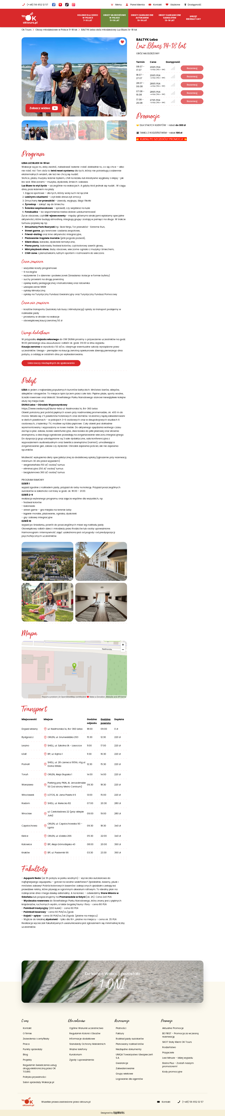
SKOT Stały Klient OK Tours (177, 1042)
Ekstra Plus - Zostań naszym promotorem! (178, 1064)
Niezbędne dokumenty (128, 1049)
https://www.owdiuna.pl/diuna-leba (42, 408)
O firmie (27, 1033)
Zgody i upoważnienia (81, 1059)
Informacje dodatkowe (82, 1038)
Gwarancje (122, 1063)
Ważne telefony (78, 1049)
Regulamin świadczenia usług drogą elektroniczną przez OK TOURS (39, 1068)
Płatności (121, 1028)
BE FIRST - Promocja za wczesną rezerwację (180, 1035)
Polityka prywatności (34, 1077)
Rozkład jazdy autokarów (130, 1038)
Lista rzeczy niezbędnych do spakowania (51, 363)
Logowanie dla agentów (129, 1079)
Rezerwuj (192, 68)
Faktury (120, 1033)
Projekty (27, 1059)
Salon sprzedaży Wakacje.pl (38, 1082)
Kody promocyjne (172, 1071)
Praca (26, 1044)
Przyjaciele (168, 1052)
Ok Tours (26, 29)
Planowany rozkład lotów (130, 1044)
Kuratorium (75, 1054)
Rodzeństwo (169, 1047)
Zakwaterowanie (125, 1068)
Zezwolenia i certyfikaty (36, 1038)
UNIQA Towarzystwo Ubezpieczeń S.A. (134, 1056)
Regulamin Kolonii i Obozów (84, 1033)
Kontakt (27, 1028)
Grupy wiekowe (124, 1073)
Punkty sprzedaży (32, 1049)
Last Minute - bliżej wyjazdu (177, 1057)
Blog (25, 1054)
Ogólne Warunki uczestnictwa (86, 1028)
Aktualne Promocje (173, 1028)
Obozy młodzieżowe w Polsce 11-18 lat (56, 29)
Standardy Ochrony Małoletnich (87, 1044)
